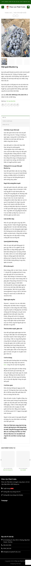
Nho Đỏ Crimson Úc (8, 470)
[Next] (27, 38)
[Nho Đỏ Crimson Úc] (8, 459)
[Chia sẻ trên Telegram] (17, 105)
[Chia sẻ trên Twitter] (11, 105)
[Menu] (2, 7)
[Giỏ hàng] (28, 7)
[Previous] (3, 38)
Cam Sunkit (23, 470)
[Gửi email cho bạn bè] (14, 105)
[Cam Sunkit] (23, 459)
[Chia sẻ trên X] (8, 105)
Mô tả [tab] (4, 117)
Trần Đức (18, 564)
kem (5, 365)
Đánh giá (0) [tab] (6, 125)
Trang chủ (8, 13)
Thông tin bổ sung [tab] (7, 121)
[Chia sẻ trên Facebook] (5, 105)
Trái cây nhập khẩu (20, 13)
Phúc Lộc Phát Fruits (20, 561)
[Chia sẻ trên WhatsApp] (2, 105)
